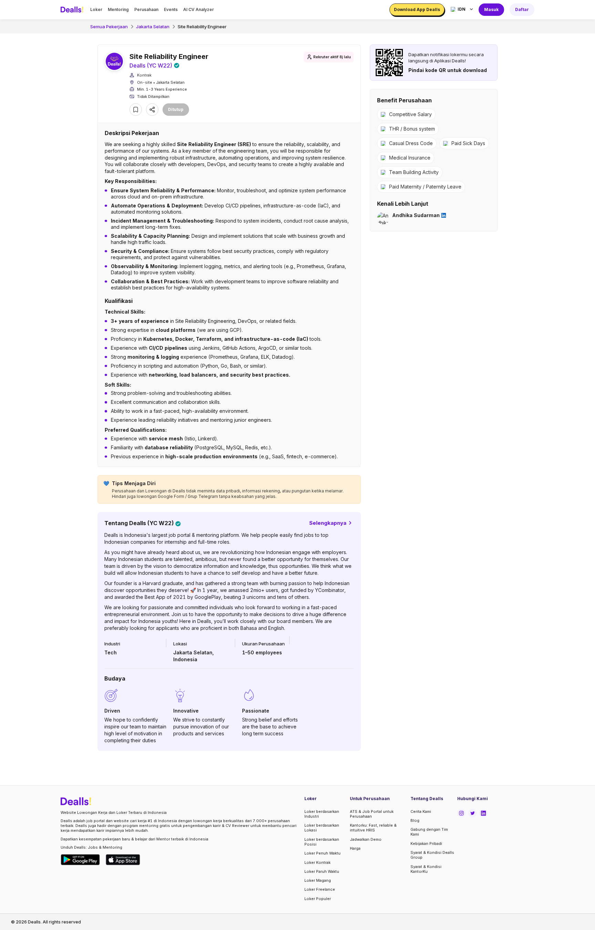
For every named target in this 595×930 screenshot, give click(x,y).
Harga (355, 848)
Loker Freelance (319, 889)
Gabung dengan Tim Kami (429, 832)
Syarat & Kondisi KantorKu (425, 869)
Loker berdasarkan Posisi (321, 842)
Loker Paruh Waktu (321, 871)
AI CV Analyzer (198, 9)
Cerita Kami (420, 811)
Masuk (491, 9)
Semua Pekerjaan (109, 26)
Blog (414, 820)
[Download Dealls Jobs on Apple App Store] (123, 859)
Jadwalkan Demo (366, 839)
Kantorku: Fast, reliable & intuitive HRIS (373, 827)
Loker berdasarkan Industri (321, 814)
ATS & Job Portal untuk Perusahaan (372, 814)
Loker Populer (317, 898)
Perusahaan (146, 9)
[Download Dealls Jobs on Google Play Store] (80, 859)
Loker (96, 9)
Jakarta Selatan (152, 26)
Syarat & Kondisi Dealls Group (432, 855)
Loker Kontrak (317, 862)
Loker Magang (317, 880)
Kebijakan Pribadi (426, 843)
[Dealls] (73, 10)
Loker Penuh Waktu (322, 853)
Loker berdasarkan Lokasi (321, 827)
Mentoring (118, 9)
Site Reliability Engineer (202, 26)
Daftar (522, 9)
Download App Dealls (417, 9)
